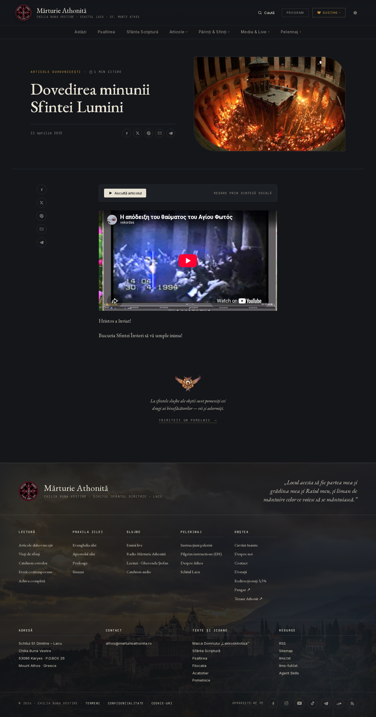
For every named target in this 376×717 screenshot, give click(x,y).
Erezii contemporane (35, 571)
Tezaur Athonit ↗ (249, 598)
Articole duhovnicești (56, 71)
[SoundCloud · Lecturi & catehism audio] (339, 703)
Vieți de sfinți (29, 553)
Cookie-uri (162, 703)
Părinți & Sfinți (214, 31)
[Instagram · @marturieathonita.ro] (286, 703)
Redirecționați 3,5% (250, 580)
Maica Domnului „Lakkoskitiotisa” (220, 643)
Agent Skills (289, 673)
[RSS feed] (352, 703)
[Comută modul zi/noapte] (355, 12)
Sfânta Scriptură (142, 31)
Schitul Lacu (190, 571)
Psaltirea (106, 31)
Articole (178, 31)
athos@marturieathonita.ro (129, 643)
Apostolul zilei (84, 553)
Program (295, 13)
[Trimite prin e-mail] (159, 133)
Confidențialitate (126, 703)
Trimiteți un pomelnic (188, 420)
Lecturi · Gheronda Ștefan (147, 562)
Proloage (80, 562)
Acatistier (200, 673)
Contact (241, 562)
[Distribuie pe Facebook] (126, 133)
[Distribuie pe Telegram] (170, 133)
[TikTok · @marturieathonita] (313, 703)
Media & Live (255, 31)
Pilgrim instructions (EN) (201, 553)
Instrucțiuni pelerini (196, 545)
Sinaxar (78, 571)
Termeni (92, 703)
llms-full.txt (288, 665)
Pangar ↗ (242, 589)
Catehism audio (139, 571)
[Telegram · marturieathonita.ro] (326, 703)
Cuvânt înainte (246, 545)
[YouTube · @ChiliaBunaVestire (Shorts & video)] (299, 703)
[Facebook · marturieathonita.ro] (273, 703)
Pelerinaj (291, 31)
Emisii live (134, 545)
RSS (282, 643)
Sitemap (286, 651)
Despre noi (244, 553)
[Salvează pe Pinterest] (148, 133)
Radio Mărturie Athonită (146, 553)
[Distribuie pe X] (137, 133)
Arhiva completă (32, 580)
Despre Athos (192, 562)
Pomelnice (201, 680)
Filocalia (199, 665)
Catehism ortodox (33, 562)
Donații (241, 571)
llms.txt (285, 658)
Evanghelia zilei (84, 545)
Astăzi (80, 31)
